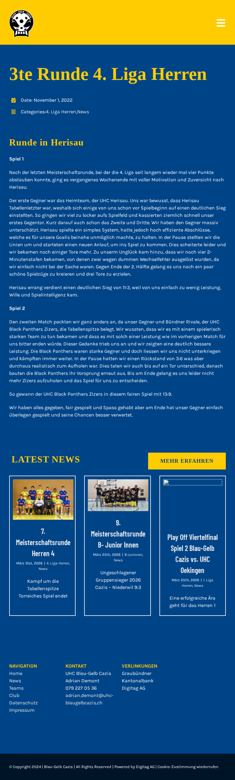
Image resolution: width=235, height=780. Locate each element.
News (83, 112)
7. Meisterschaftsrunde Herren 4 (43, 542)
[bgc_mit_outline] (21, 12)
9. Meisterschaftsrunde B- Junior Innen (118, 533)
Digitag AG (133, 688)
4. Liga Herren (61, 112)
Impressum (22, 710)
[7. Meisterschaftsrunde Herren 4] (43, 499)
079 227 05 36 (81, 688)
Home (15, 673)
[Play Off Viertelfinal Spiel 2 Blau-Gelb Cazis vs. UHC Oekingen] (192, 502)
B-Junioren (133, 554)
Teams (16, 688)
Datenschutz (23, 703)
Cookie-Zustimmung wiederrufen (188, 766)
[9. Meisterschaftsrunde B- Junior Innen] (118, 495)
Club (14, 695)
